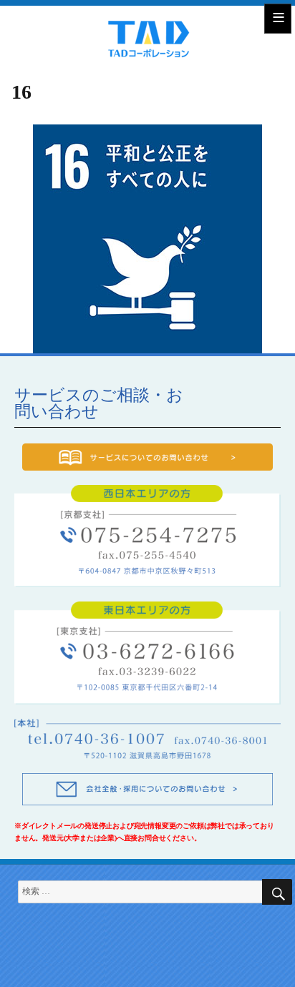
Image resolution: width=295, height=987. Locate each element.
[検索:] (147, 891)
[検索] (277, 892)
